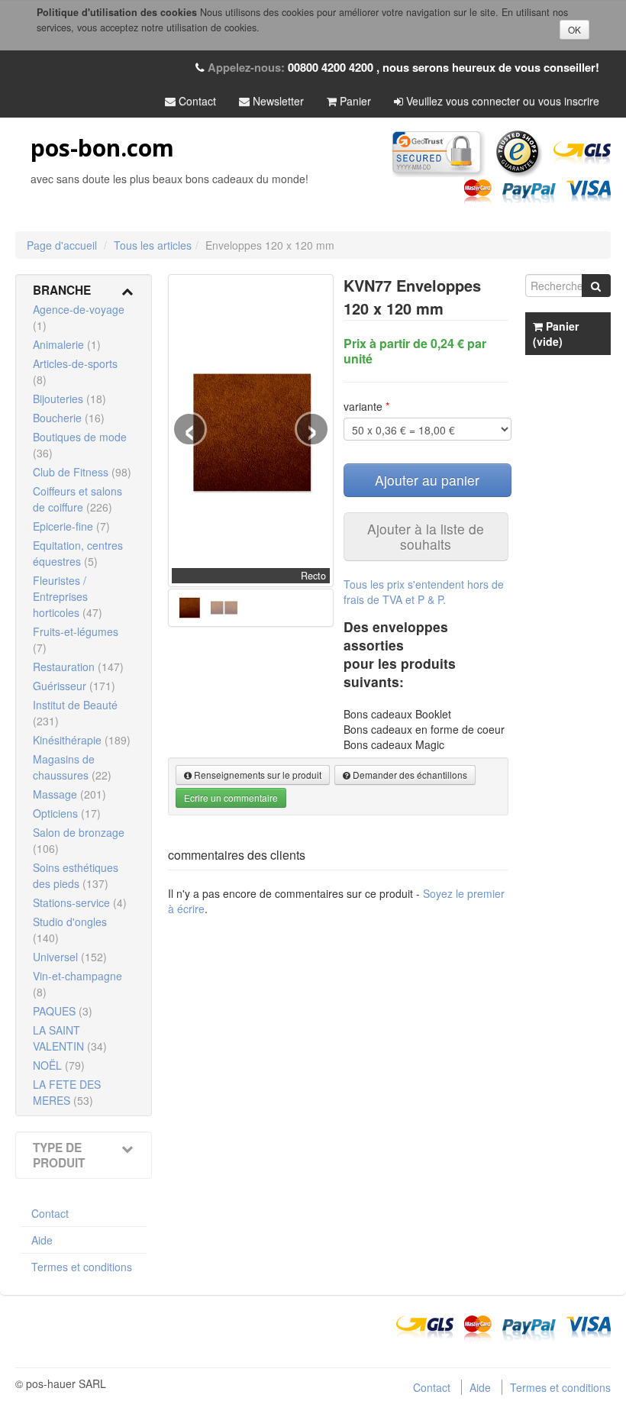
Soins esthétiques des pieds (75, 875)
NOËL (59, 1065)
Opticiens (67, 813)
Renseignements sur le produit (256, 774)
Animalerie (67, 344)
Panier (354, 100)
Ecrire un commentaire (231, 797)
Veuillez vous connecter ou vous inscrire (501, 100)
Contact (196, 100)
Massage (69, 794)
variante (366, 406)
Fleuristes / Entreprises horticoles (67, 596)
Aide (42, 1240)
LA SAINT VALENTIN (70, 1038)
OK (574, 29)
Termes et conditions (81, 1266)
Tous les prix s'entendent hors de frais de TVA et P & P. (424, 591)
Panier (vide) (556, 333)
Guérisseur (74, 685)
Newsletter (277, 100)
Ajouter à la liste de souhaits (425, 536)
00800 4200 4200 (330, 67)
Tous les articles (153, 245)
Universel (70, 956)
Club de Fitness (82, 471)
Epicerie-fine (71, 526)
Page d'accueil (62, 245)
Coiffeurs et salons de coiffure (77, 499)
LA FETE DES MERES (67, 1092)
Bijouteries (69, 398)
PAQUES (62, 1011)
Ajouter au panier (427, 479)
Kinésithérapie (82, 739)
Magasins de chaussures (72, 767)
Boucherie (69, 417)
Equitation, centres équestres (78, 553)
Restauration (78, 666)
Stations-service (80, 902)
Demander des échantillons (408, 774)
